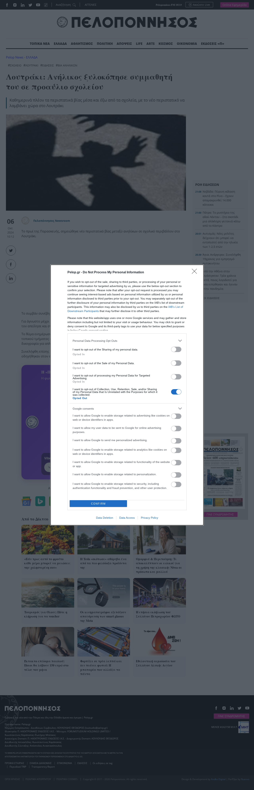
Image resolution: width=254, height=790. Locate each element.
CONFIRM (98, 503)
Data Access (127, 517)
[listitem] (127, 341)
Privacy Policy (149, 517)
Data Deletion (104, 517)
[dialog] (127, 395)
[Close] (195, 272)
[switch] (176, 349)
